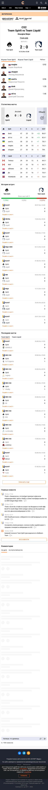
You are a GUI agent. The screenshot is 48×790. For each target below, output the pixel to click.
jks (9, 173)
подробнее (23, 768)
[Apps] (37, 3)
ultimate (11, 169)
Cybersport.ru (19, 787)
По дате (4, 550)
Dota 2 (4, 8)
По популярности (16, 550)
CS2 (10, 8)
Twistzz (10, 160)
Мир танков (19, 8)
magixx (10, 145)
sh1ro (10, 137)
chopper (11, 150)
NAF (9, 164)
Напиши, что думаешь (11, 739)
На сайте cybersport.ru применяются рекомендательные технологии (24, 762)
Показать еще (24, 482)
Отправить (45, 738)
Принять (24, 776)
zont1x (10, 141)
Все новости (24, 539)
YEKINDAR (11, 177)
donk (9, 133)
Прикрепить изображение (40, 738)
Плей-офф (24, 38)
